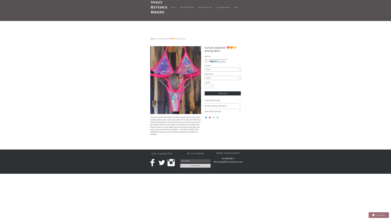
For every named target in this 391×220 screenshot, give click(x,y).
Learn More (221, 61)
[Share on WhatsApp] (214, 117)
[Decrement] (206, 86)
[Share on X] (217, 117)
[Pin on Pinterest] (210, 117)
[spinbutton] (209, 86)
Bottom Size (209, 74)
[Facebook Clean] (152, 162)
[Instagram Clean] (171, 162)
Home (152, 39)
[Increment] (212, 86)
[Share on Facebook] (206, 117)
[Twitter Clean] (161, 162)
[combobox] (223, 70)
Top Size (208, 65)
